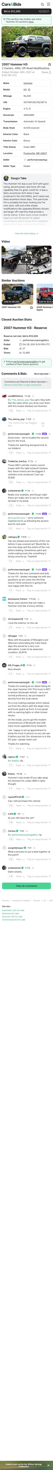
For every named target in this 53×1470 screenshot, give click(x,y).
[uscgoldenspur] (4, 848)
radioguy (12, 537)
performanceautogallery (36, 340)
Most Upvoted (41, 373)
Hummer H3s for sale (12, 916)
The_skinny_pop (16, 419)
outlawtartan (14, 490)
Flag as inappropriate (37, 410)
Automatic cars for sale (13, 910)
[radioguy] (4, 537)
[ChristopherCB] (4, 619)
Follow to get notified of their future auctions (25, 363)
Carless (12, 831)
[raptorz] (4, 757)
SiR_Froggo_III (15, 665)
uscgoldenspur (15, 848)
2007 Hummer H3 (11, 307)
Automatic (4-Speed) (21, 900)
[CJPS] (4, 814)
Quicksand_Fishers (17, 599)
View (42, 424)
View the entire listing (25, 233)
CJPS (10, 814)
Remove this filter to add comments (22, 384)
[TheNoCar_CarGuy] (4, 461)
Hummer (28, 83)
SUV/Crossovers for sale (13, 919)
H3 (25, 89)
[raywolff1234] (4, 797)
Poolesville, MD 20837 (35, 153)
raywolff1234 (14, 797)
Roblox (11, 774)
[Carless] (4, 831)
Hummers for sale (10, 913)
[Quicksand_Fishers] (4, 599)
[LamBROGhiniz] (4, 396)
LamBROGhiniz (15, 396)
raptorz (11, 757)
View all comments (26, 885)
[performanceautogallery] (25, 159)
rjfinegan (12, 636)
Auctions (5, 900)
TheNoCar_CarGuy (17, 461)
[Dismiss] (48, 1465)
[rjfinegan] (4, 636)
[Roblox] (4, 773)
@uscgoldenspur (17, 517)
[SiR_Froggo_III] (4, 665)
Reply (19, 410)
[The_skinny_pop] (4, 419)
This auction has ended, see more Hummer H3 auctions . (23, 20)
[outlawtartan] (4, 490)
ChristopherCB (15, 619)
